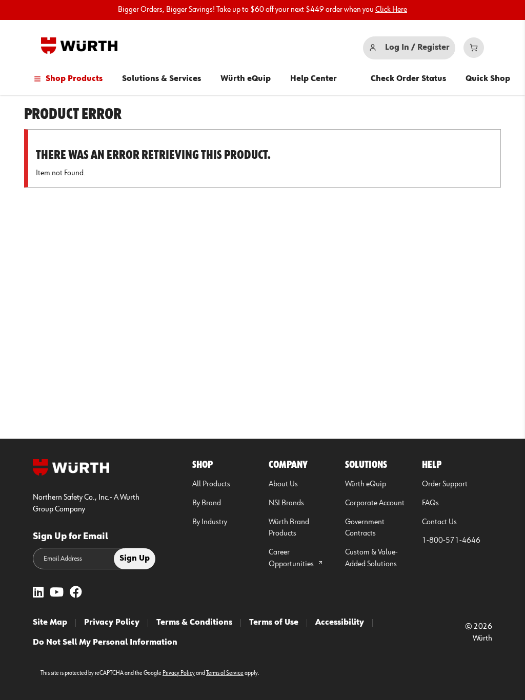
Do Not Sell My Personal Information (105, 643)
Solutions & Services (161, 79)
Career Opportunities (292, 558)
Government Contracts (365, 528)
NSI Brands (286, 503)
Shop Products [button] (74, 79)
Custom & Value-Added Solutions (371, 558)
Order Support (445, 484)
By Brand (206, 503)
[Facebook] (76, 593)
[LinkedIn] (38, 593)
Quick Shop (488, 79)
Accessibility (339, 623)
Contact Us (439, 522)
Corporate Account (375, 503)
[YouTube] (57, 593)
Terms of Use (273, 623)
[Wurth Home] (79, 46)
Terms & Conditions (194, 623)
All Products (211, 484)
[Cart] (473, 47)
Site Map (50, 623)
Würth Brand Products (289, 528)
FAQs (430, 503)
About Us (283, 484)
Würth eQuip (245, 79)
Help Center (313, 79)
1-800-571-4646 (451, 541)
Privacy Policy (111, 623)
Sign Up (134, 558)
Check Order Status (408, 79)
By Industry (209, 522)
